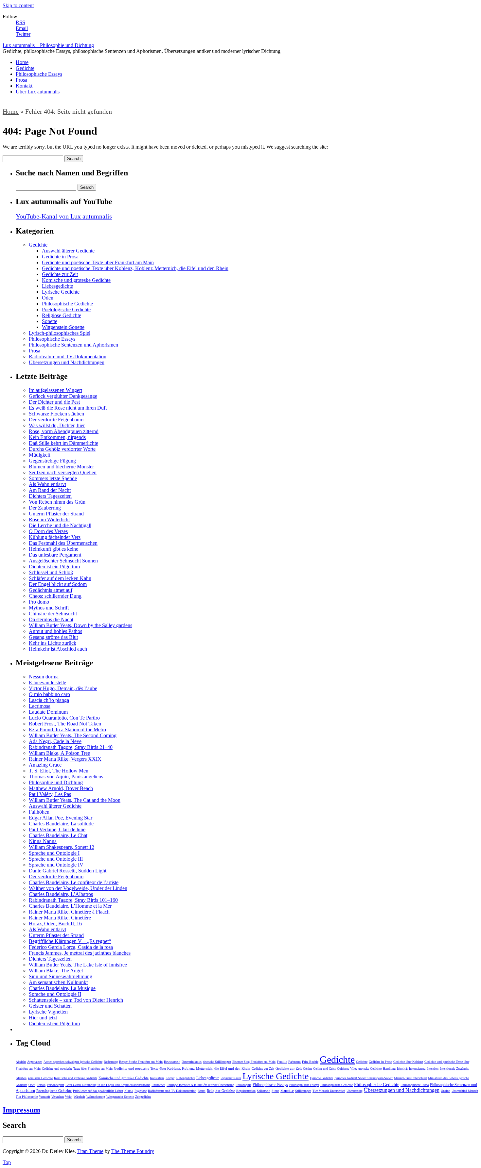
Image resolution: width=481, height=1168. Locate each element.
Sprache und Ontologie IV (56, 865)
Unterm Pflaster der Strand (56, 513)
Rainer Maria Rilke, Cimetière (60, 917)
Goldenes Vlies (347, 1068)
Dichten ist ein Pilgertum (54, 566)
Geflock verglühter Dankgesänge (63, 396)
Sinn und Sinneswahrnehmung (60, 976)
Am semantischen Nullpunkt (58, 982)
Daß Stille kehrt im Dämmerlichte (63, 443)
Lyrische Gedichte (61, 292)
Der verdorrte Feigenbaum (56, 419)
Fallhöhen (39, 812)
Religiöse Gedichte (61, 315)
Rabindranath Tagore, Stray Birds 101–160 (73, 900)
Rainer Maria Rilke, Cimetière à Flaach (69, 912)
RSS (20, 22)
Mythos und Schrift (49, 607)
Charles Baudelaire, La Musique (62, 988)
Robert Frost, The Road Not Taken (65, 723)
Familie (282, 1061)
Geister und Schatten (50, 1006)
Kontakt (24, 86)
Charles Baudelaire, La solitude (61, 823)
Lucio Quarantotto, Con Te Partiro (64, 718)
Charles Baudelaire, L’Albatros (61, 894)
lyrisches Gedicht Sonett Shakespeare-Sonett (363, 1078)
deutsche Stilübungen (217, 1061)
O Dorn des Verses (48, 531)
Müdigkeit (39, 455)
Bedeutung (111, 1061)
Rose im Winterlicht (49, 519)
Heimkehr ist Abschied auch (58, 649)
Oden (47, 297)
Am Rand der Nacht (50, 490)
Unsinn (445, 1091)
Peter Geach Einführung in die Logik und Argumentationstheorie (107, 1085)
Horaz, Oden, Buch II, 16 (55, 923)
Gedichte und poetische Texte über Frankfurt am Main (98, 262)
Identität (402, 1068)
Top (7, 1162)
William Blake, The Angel (56, 970)
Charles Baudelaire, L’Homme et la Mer (70, 906)
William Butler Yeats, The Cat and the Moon (74, 800)
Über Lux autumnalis (38, 91)
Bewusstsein (172, 1061)
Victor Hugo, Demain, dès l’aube (63, 688)
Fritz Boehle (310, 1061)
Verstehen (57, 1096)
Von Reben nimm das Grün (57, 502)
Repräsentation (246, 1091)
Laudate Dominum (48, 712)
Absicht (21, 1061)
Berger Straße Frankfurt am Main (141, 1061)
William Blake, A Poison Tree (59, 753)
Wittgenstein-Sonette (63, 327)
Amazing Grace (45, 765)
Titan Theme (90, 1151)
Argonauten (34, 1061)
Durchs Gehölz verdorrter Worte (62, 449)
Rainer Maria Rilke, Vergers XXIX (65, 759)
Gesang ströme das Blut (53, 637)
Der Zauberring (45, 508)
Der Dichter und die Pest (54, 402)
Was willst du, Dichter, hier (57, 425)
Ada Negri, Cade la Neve (55, 741)
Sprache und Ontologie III (56, 859)
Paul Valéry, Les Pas (50, 794)
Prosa (21, 80)
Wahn (68, 1096)
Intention (432, 1068)
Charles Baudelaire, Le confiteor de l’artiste (73, 882)
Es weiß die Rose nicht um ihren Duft (68, 408)
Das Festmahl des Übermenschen (63, 543)
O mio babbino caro (49, 694)
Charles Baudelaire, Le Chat (58, 835)
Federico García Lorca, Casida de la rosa (71, 947)
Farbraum (294, 1061)
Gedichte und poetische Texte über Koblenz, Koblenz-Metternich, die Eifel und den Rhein (135, 268)
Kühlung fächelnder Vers (54, 537)
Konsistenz (157, 1078)
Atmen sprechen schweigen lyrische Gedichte (73, 1061)
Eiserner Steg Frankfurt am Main (254, 1061)
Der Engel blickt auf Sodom (58, 584)
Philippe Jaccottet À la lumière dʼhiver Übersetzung (200, 1085)
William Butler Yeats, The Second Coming (72, 735)
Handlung (389, 1068)
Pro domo (39, 602)
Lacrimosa (39, 706)
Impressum (21, 1110)
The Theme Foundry (132, 1151)
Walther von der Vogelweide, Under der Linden (78, 888)
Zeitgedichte (143, 1096)
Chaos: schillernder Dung (55, 596)
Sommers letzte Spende (53, 478)
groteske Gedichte (370, 1068)
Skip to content (18, 5)
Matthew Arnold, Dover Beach (61, 788)
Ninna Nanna (43, 841)
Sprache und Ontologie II (55, 994)
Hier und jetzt (43, 1017)
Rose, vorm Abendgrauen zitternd (63, 431)
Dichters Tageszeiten (50, 496)
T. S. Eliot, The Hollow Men (58, 770)
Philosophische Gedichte (67, 303)
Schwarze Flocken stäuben (56, 413)
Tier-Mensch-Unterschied (328, 1091)
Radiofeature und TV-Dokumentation (67, 356)
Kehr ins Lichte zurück (52, 643)
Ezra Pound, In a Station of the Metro (67, 729)
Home (22, 62)
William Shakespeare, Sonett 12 (61, 847)
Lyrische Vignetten (48, 1011)
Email (22, 28)
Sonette (49, 321)
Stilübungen (303, 1091)
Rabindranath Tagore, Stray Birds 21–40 (71, 747)
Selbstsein (263, 1091)
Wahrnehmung (95, 1096)
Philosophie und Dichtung (56, 782)
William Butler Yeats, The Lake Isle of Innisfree (78, 964)
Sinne (275, 1091)
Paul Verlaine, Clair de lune (57, 829)
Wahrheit (79, 1096)
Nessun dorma (44, 676)
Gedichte (25, 68)
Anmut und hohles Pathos (55, 631)
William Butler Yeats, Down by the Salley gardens (80, 625)
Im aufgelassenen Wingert (55, 390)
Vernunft (44, 1096)
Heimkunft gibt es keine (53, 549)
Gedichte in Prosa (60, 256)
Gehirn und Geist (324, 1068)
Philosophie (243, 1085)
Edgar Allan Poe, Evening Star (60, 817)
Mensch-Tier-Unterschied (410, 1078)
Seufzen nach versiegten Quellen (63, 472)
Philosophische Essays (39, 74)
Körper (170, 1078)
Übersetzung (355, 1091)
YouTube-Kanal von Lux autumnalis (64, 216)
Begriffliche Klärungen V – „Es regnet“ (70, 941)
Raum (201, 1091)
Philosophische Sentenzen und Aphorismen (73, 345)
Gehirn (307, 1068)
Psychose (140, 1091)
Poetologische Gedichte (66, 309)
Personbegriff (55, 1085)
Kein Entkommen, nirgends (57, 437)
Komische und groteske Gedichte (76, 280)
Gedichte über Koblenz (408, 1061)
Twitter (23, 34)
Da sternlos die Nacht (51, 619)
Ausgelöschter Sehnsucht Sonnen (63, 560)
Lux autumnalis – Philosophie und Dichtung (48, 45)
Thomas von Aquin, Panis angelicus (66, 776)
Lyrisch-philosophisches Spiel (59, 333)
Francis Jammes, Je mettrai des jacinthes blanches (80, 953)
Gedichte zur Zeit (60, 274)
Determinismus (192, 1061)
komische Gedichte (40, 1078)
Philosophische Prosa (415, 1085)
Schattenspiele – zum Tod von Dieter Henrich (76, 1000)
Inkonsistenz (417, 1068)
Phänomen (158, 1085)
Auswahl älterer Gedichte (68, 250)
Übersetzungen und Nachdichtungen (66, 362)
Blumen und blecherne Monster (61, 466)
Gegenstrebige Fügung (52, 460)
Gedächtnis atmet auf (50, 590)
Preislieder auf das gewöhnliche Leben (98, 1091)
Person (41, 1085)
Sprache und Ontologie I (54, 853)
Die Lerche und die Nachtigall (60, 525)
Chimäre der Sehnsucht (53, 613)
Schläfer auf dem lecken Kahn (60, 578)
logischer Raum (231, 1078)
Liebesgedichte (57, 286)
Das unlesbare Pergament (55, 555)
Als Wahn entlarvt (47, 484)
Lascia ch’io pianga (49, 700)
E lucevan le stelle (47, 682)
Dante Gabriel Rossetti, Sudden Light (67, 870)
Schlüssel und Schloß (51, 572)
